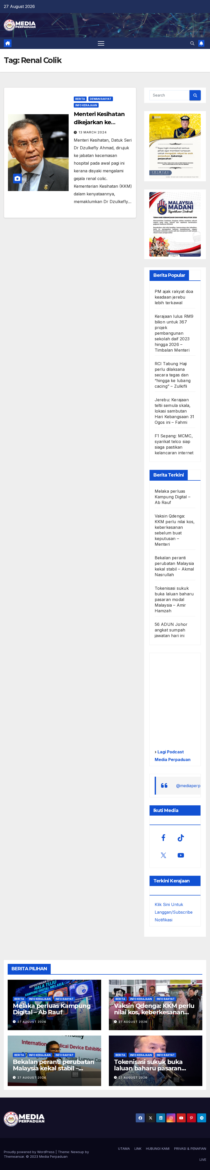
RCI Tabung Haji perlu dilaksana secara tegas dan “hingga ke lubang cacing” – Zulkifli (173, 375)
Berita (80, 98)
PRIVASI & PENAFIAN (190, 1148)
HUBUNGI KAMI (158, 1148)
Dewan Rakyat (100, 98)
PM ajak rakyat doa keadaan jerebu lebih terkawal (174, 297)
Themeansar (14, 1156)
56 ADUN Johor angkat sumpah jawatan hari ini (171, 630)
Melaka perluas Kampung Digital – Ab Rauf (172, 497)
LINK (137, 1148)
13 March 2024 (93, 132)
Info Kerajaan (86, 105)
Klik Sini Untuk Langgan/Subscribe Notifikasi (174, 912)
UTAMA (124, 1148)
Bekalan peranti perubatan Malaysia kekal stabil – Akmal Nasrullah (53, 1068)
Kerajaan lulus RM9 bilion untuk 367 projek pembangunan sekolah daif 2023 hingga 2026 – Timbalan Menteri (174, 333)
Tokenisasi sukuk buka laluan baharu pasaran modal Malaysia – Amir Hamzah (174, 599)
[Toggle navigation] (101, 43)
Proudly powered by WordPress (30, 1152)
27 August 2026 (31, 1022)
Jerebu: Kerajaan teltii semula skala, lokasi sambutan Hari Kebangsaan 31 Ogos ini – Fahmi (174, 411)
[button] (192, 43)
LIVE (203, 1159)
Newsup (77, 1152)
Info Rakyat (65, 998)
